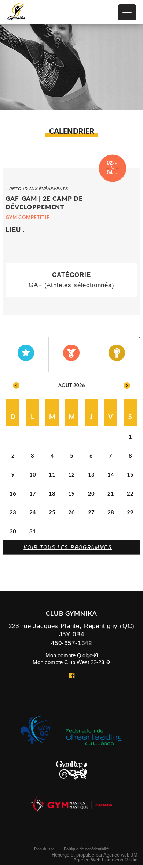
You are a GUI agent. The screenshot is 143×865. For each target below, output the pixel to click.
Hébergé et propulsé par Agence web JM (95, 855)
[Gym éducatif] (26, 354)
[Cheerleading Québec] (94, 750)
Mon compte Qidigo (68, 655)
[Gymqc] (35, 750)
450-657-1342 (71, 643)
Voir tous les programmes (67, 547)
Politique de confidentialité (86, 849)
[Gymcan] (71, 817)
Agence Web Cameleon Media (105, 859)
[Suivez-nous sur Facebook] (72, 677)
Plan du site (44, 849)
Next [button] (127, 385)
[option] (71, 456)
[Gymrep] (72, 785)
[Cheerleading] (116, 354)
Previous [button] (16, 385)
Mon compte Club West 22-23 (69, 662)
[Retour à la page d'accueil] (16, 12)
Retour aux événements (38, 189)
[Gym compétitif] (71, 354)
